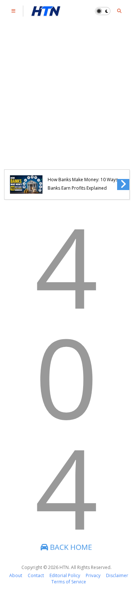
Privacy (93, 575)
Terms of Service (68, 582)
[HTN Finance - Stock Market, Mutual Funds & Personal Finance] (46, 13)
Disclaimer (117, 575)
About (15, 575)
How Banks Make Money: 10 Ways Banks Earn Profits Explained (83, 183)
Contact (36, 575)
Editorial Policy (65, 575)
